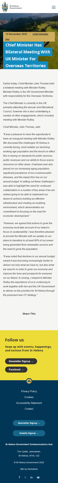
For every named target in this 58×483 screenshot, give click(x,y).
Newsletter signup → (21, 361)
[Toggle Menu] (54, 7)
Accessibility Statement (29, 403)
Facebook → (16, 369)
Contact (29, 408)
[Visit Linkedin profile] (31, 477)
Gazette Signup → (29, 433)
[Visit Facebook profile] (19, 477)
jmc (7, 39)
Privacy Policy (29, 391)
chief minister (40, 34)
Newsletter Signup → (29, 423)
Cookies (29, 397)
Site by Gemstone (29, 469)
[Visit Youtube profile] (38, 477)
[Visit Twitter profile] (25, 477)
